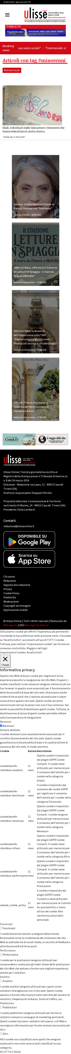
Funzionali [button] (6, 924)
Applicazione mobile (15, 610)
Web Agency (10, 625)
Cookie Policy (11, 593)
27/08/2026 (41, 282)
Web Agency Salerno (37, 625)
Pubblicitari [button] (7, 1003)
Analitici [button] (5, 977)
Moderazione (11, 602)
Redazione (9, 581)
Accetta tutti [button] (34, 652)
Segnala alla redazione (16, 585)
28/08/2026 (36, 214)
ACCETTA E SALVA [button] (10, 1052)
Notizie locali (12, 70)
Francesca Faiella (21, 214)
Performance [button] (8, 950)
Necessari (8, 726)
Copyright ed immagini (17, 606)
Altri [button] (2, 1030)
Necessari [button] (5, 722)
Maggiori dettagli (37, 648)
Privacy (7, 589)
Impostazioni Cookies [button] (13, 652)
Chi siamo (9, 577)
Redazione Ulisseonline (24, 282)
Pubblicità (9, 597)
